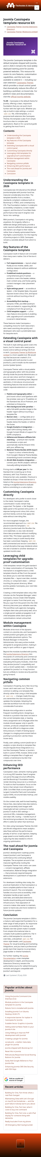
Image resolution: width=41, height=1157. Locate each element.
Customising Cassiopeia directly (19, 150)
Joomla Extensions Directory (25, 482)
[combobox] (36, 7)
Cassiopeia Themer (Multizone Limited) (22, 32)
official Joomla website (20, 96)
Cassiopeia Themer (25, 82)
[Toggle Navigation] (36, 3)
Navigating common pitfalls (18, 163)
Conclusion (11, 173)
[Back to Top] (37, 1153)
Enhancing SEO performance (18, 166)
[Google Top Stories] (13, 1079)
